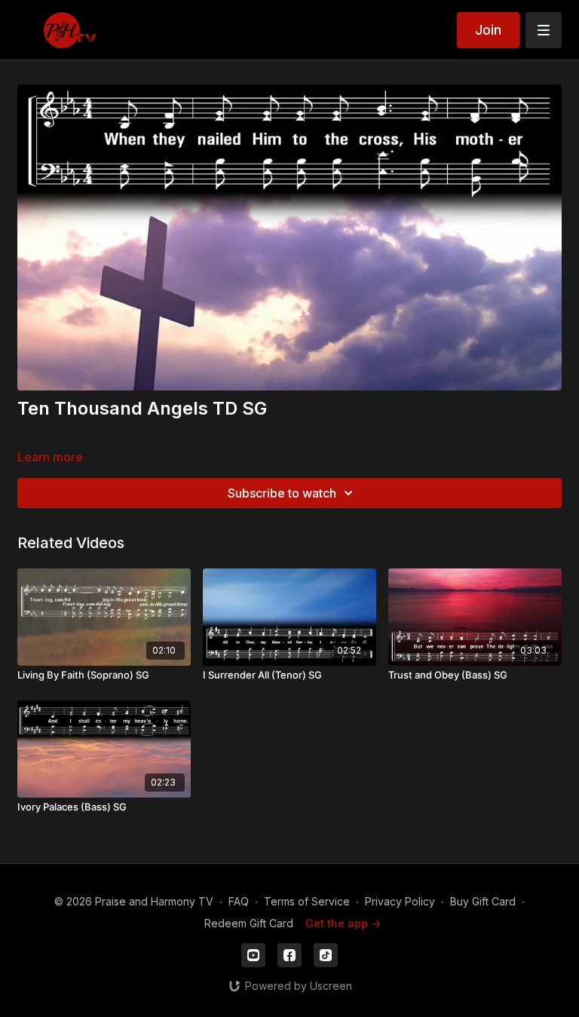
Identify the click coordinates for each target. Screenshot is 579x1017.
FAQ (238, 901)
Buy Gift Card (483, 901)
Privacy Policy (400, 901)
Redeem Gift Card (248, 923)
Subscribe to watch (282, 493)
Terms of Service (307, 901)
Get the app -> (343, 923)
